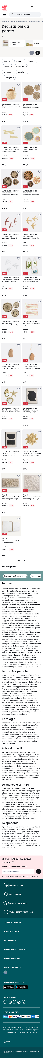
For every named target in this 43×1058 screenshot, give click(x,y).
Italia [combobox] (8, 1042)
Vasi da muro (36, 576)
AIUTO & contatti (9, 941)
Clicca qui (20, 876)
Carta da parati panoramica (15, 576)
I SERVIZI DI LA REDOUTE (11, 932)
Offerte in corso (18, 1030)
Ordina (7, 61)
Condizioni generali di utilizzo (28, 1032)
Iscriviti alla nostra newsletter (14, 867)
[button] (38, 7)
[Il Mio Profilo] (32, 7)
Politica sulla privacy (32, 1030)
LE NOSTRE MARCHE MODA (11, 959)
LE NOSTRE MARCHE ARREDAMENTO (14, 950)
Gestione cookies (12, 1032)
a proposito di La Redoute (12, 923)
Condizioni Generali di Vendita (12, 1027)
